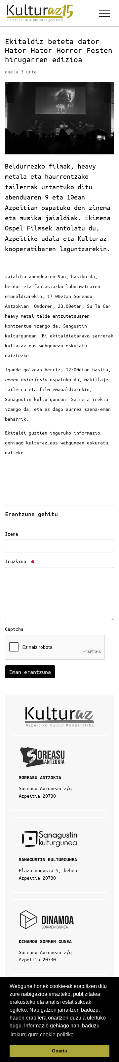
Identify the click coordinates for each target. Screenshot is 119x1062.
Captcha (14, 629)
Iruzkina (17, 561)
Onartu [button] (59, 1050)
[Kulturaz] (41, 13)
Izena (11, 534)
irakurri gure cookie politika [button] (42, 1034)
